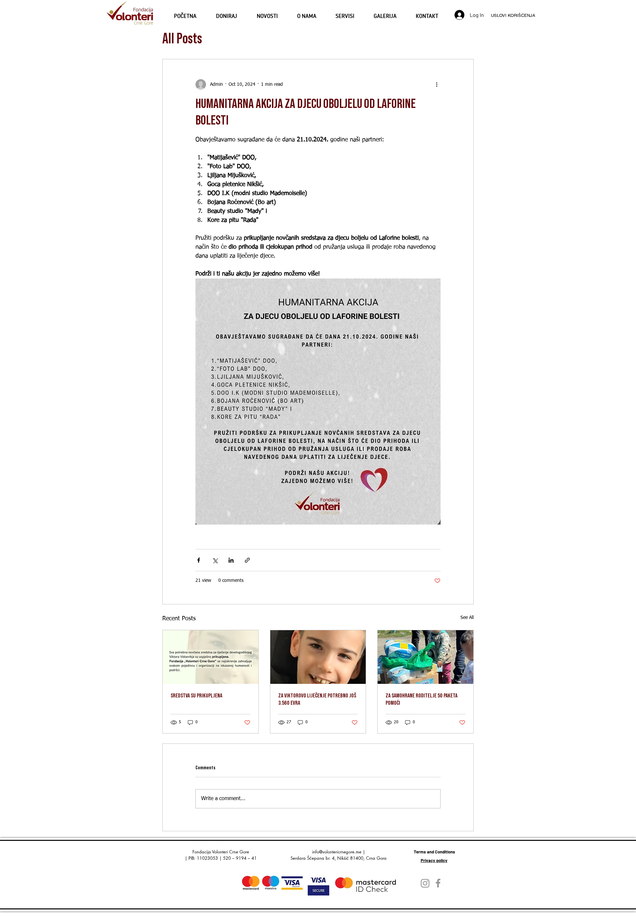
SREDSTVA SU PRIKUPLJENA (196, 695)
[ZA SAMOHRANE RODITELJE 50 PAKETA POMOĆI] (425, 657)
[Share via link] (247, 560)
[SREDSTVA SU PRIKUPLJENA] (210, 657)
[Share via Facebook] (198, 560)
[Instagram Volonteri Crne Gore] (425, 883)
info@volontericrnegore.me (336, 852)
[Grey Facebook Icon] (438, 883)
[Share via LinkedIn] (231, 560)
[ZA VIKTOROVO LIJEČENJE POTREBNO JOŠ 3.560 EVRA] (318, 657)
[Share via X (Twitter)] (215, 560)
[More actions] (437, 84)
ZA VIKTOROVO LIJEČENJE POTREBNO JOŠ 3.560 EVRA (317, 699)
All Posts (182, 38)
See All (467, 617)
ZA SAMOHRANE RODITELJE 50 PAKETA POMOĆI (421, 699)
